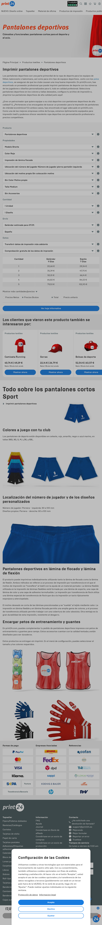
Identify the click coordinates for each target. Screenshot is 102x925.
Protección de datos (28, 894)
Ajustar (51, 915)
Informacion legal (47, 894)
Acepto (50, 902)
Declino (51, 909)
